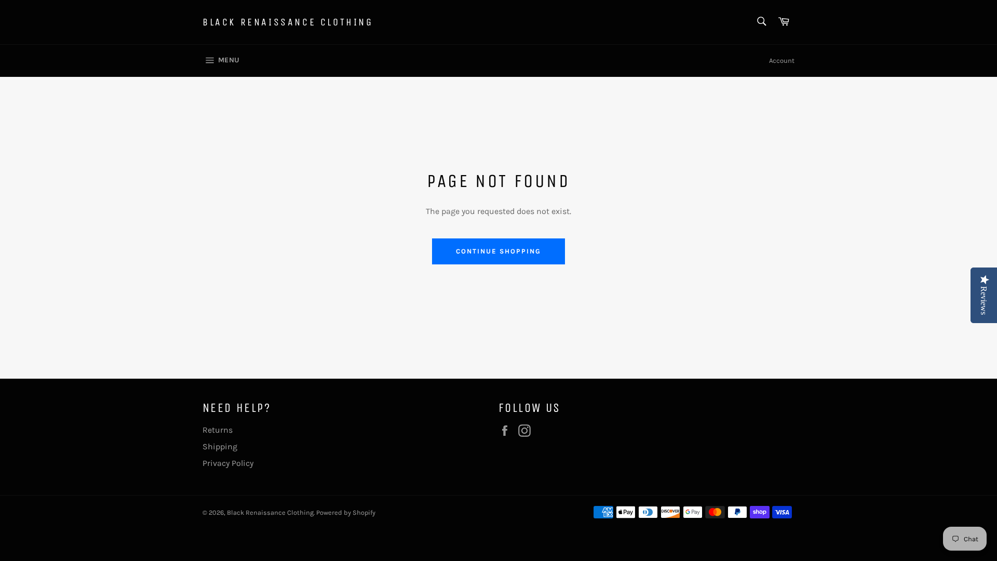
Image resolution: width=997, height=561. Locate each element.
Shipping (220, 446)
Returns (218, 430)
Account (781, 60)
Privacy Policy (228, 463)
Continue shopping (498, 251)
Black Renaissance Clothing (288, 22)
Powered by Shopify (345, 512)
